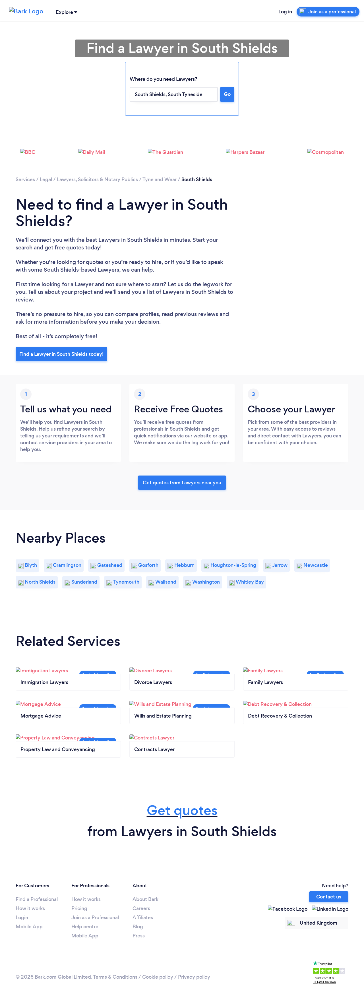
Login (22, 917)
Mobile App (29, 926)
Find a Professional (37, 899)
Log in (285, 11)
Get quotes (182, 810)
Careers (141, 908)
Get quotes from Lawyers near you (182, 482)
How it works (30, 908)
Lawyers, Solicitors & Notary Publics (97, 179)
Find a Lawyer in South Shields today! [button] (61, 354)
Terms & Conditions (115, 977)
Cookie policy (157, 977)
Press (139, 935)
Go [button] (227, 94)
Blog (138, 926)
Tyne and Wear (159, 179)
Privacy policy (194, 977)
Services (25, 179)
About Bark (145, 899)
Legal (46, 179)
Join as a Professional (95, 917)
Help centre (84, 926)
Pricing (79, 908)
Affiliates (143, 917)
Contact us (328, 896)
